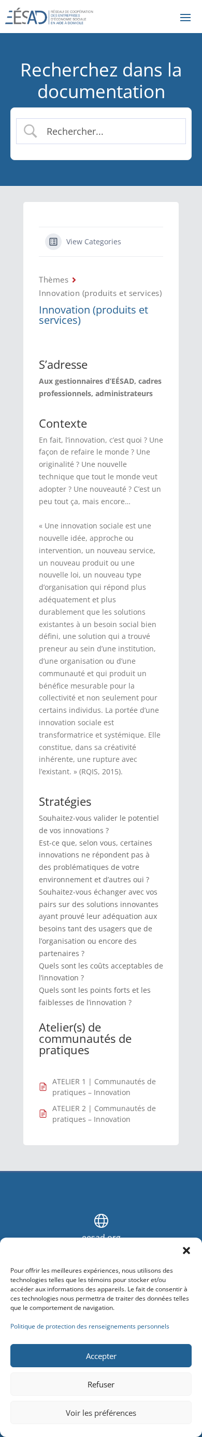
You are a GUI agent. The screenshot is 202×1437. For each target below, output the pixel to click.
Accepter (101, 1356)
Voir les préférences (101, 1413)
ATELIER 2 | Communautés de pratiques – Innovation (104, 1113)
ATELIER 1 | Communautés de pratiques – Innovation (104, 1086)
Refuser (101, 1384)
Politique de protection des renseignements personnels (89, 1326)
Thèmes (53, 279)
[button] (186, 1250)
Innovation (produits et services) (100, 293)
